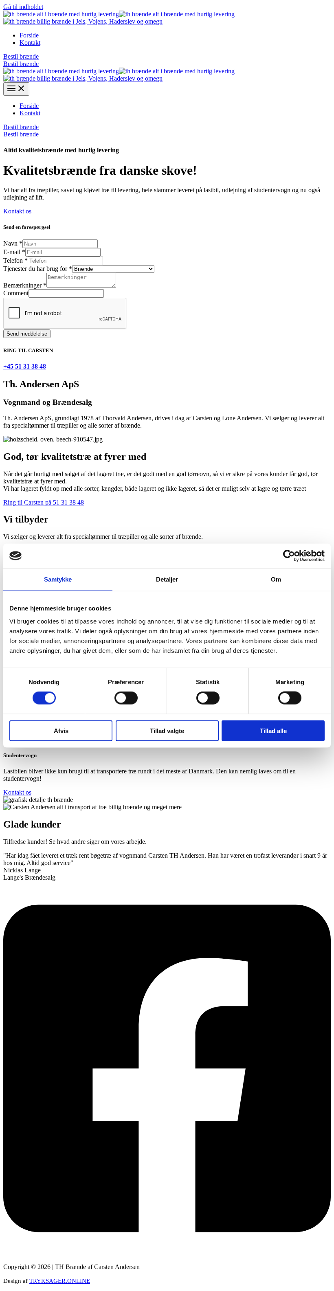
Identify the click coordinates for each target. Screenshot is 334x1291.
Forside (29, 35)
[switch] (126, 698)
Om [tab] (276, 579)
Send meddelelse (27, 334)
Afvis (61, 730)
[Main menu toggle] (16, 89)
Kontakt (30, 42)
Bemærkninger (24, 285)
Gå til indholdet (23, 6)
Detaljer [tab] (167, 579)
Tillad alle (273, 730)
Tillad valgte (167, 730)
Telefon (15, 260)
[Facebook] (167, 1252)
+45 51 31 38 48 (24, 366)
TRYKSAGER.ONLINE (59, 1281)
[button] (167, 56)
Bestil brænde (21, 63)
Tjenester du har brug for (37, 268)
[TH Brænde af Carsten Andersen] (61, 14)
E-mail (14, 251)
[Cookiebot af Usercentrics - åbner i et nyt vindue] (289, 556)
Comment (16, 293)
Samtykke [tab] (58, 579)
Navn (12, 243)
